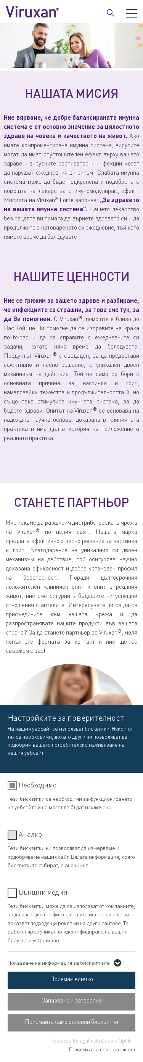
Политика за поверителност (102, 1050)
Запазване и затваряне (72, 1001)
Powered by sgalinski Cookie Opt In (91, 1041)
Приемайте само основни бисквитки (71, 1023)
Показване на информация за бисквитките (59, 963)
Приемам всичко (71, 980)
